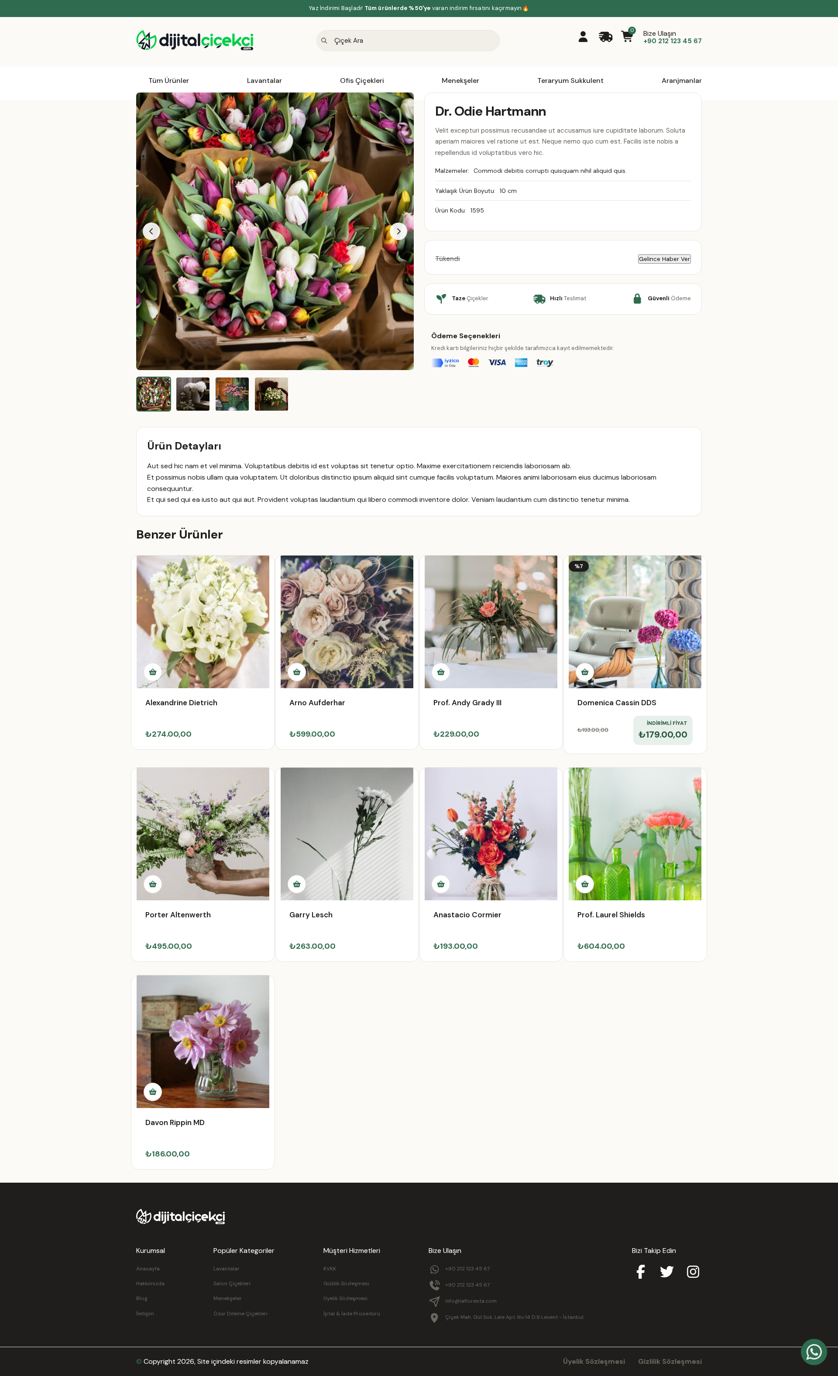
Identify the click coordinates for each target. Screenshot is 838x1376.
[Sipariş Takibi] (605, 37)
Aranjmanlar (682, 80)
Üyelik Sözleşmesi (345, 1298)
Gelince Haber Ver (664, 259)
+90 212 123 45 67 (467, 1268)
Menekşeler (460, 80)
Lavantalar (264, 80)
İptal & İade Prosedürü (351, 1313)
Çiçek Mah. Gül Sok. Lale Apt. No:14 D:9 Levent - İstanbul (514, 1317)
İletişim (145, 1313)
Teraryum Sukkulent (570, 80)
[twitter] (667, 1272)
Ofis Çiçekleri (362, 80)
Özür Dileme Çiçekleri (240, 1313)
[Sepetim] (628, 37)
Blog (142, 1298)
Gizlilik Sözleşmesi (346, 1283)
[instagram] (693, 1272)
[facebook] (640, 1272)
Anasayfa (148, 1268)
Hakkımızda (150, 1283)
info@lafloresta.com (471, 1300)
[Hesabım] (583, 37)
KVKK (329, 1268)
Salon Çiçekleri (232, 1283)
